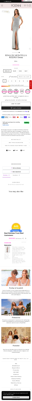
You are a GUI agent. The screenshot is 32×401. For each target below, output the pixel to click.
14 (23, 81)
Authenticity (16, 374)
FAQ (16, 363)
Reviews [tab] (5, 175)
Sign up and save (15, 389)
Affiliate (16, 385)
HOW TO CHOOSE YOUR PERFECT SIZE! (16, 145)
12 (19, 81)
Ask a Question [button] (17, 171)
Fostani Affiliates (16, 380)
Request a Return (16, 367)
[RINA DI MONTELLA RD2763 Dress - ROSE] (7, 217)
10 (15, 81)
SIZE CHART (16, 372)
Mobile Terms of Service (16, 383)
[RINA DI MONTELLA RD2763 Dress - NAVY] (9, 217)
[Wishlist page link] (25, 5)
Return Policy (16, 139)
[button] (24, 1)
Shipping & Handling (16, 378)
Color (16, 68)
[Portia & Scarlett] (16, 277)
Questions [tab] (15, 175)
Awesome (7, 245)
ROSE (20, 71)
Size (15, 76)
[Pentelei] (16, 335)
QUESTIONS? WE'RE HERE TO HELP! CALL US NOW (15, 359)
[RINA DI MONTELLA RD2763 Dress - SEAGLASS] (4, 217)
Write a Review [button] (17, 168)
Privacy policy (16, 370)
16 (27, 81)
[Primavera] (16, 307)
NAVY (26, 71)
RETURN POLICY (16, 365)
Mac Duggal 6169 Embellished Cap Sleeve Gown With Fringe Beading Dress (7, 256)
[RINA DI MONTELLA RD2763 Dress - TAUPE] (6, 217)
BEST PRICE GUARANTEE (16, 142)
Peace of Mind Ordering (16, 376)
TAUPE (14, 71)
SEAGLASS (7, 71)
